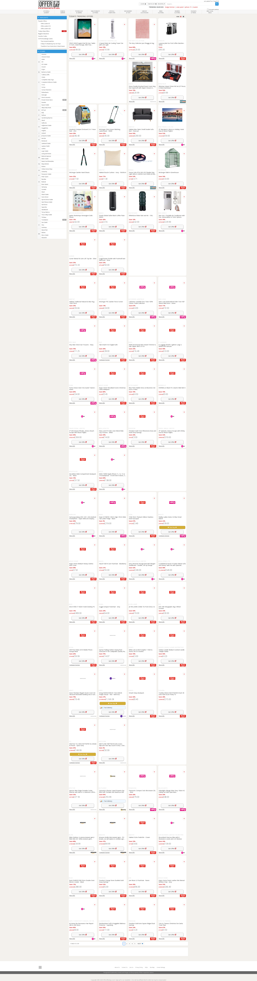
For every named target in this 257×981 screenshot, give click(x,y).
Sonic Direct (45, 197)
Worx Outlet (45, 235)
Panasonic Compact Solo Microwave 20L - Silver (142, 791)
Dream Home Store (54, 100)
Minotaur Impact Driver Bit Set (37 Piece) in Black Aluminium (172, 87)
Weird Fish (44, 230)
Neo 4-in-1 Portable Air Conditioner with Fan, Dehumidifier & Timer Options (172, 216)
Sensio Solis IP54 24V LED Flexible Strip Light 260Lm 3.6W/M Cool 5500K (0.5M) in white (142, 173)
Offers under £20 (45, 28)
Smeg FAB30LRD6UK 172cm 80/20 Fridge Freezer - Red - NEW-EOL (110, 693)
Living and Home (46, 153)
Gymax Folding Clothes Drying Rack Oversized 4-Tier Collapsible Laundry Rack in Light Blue (112, 650)
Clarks (43, 77)
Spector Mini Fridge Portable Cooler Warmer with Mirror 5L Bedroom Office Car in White (82, 791)
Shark (43, 192)
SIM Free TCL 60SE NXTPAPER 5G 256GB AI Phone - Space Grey (82, 744)
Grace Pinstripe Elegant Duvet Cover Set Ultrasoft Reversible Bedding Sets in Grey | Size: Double (82, 693)
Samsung (44, 187)
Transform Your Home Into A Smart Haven (53, 46)
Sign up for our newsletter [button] (123, 980)
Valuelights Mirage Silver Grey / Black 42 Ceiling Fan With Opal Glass (172, 791)
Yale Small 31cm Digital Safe (108, 345)
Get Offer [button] (82, 54)
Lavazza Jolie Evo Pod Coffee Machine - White (172, 44)
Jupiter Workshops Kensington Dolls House (81, 216)
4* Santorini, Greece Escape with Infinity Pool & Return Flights (172, 431)
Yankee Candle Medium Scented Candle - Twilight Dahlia (172, 650)
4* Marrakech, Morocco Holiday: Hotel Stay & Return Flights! (171, 130)
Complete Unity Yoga (48, 80)
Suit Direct (44, 204)
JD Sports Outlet (46, 136)
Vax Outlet (44, 222)
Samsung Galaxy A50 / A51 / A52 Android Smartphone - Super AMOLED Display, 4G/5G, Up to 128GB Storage (82, 517)
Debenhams (45, 92)
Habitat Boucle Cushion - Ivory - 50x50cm (112, 172)
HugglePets (45, 128)
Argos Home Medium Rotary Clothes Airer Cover (81, 564)
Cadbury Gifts (45, 75)
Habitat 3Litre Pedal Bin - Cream (139, 837)
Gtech (43, 120)
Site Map (152, 967)
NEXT (140, 944)
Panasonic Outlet (46, 174)
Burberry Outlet (46, 72)
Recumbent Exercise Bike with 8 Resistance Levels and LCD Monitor (170, 838)
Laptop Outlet (45, 146)
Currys (43, 87)
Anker (43, 59)
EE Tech (54, 110)
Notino (43, 166)
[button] (143, 4)
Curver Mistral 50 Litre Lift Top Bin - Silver (82, 259)
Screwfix (44, 189)
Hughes (44, 130)
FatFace (44, 115)
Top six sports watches (47, 41)
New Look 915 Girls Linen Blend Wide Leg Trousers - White (111, 431)
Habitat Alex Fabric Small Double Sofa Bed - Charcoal (141, 130)
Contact (124, 967)
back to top (75, 943)
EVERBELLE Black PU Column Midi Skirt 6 (172, 388)
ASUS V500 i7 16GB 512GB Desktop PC (82, 607)
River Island (45, 184)
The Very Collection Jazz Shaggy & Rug (141, 43)
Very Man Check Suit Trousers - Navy (81, 345)
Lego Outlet (45, 151)
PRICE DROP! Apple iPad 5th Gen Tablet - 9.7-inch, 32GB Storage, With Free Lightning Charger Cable (82, 44)
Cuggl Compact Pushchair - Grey (109, 607)
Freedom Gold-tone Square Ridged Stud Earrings (142, 924)
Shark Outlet (45, 194)
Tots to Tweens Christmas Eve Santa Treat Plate (171, 924)
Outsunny (44, 171)
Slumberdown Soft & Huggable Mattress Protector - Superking (112, 924)
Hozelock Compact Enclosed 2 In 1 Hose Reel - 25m (82, 130)
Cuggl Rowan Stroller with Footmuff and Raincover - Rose (112, 259)
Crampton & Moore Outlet (49, 82)
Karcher (44, 138)
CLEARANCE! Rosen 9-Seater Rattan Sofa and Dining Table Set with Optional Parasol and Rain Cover (172, 564)
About (117, 967)
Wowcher (44, 237)
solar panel (179, 7)
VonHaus (44, 227)
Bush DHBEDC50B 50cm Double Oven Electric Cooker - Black (81, 881)
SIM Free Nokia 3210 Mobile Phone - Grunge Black (81, 650)
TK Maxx (44, 217)
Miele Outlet (45, 159)
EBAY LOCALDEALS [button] (210, 11)
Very (43, 225)
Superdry (44, 207)
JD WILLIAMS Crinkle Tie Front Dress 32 (142, 607)
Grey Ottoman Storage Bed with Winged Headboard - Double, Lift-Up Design (142, 564)
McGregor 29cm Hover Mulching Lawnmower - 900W (109, 130)
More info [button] (161, 58)
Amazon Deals (46, 57)
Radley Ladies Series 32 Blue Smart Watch (170, 517)
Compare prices (104, 360)
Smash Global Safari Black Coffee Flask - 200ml (112, 216)
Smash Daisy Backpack (136, 693)
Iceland (44, 133)
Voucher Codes (42, 36)
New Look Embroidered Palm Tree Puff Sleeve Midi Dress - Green (171, 302)
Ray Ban (44, 179)
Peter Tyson (45, 176)
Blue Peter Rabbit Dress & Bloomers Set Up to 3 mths (142, 388)
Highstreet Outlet (46, 125)
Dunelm (44, 102)
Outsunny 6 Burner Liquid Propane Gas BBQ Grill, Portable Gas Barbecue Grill (111, 791)
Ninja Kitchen (45, 164)
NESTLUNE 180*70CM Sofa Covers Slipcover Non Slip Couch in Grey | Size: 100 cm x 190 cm (112, 744)
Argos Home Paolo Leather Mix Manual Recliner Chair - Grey (172, 881)
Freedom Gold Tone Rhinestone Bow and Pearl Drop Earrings (142, 431)
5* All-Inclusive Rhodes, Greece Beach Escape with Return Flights (81, 431)
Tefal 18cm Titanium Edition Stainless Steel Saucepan (141, 517)
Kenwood (44, 141)
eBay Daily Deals (46, 107)
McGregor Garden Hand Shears (79, 172)
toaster (195, 7)
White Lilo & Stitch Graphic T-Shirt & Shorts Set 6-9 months (140, 650)
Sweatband (45, 209)
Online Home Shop (47, 169)
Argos (43, 69)
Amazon (44, 54)
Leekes (43, 148)
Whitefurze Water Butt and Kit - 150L (141, 215)
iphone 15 (188, 7)
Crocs (43, 85)
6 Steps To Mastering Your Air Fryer (51, 44)
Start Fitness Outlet (47, 202)
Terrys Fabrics (46, 212)
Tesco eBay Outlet (47, 215)
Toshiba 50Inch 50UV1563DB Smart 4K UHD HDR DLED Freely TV (171, 693)
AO (42, 62)
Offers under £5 (45, 23)
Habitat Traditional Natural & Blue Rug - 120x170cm (82, 302)
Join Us (131, 967)
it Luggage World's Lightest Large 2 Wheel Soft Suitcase (170, 345)
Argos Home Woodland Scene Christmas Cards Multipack (112, 388)
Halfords (44, 123)
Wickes (43, 232)
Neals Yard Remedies (48, 161)
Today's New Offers (52, 31)
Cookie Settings (161, 967)
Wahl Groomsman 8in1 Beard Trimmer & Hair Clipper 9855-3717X (142, 345)
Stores (42, 51)
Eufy (43, 112)
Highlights (43, 18)
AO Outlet (44, 64)
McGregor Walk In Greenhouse (169, 172)
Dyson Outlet (45, 105)
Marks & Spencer (46, 156)
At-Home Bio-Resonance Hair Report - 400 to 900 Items (81, 924)
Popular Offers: (42, 21)
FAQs (146, 967)
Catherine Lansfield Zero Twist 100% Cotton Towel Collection (141, 302)
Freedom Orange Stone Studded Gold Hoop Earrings (111, 881)
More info (72, 58)
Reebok (44, 182)
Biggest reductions (43, 34)
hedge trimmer (170, 7)
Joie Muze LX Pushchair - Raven (139, 880)
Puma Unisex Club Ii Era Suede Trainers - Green (82, 388)
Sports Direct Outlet (47, 199)
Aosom (44, 67)
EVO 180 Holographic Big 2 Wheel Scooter (170, 607)
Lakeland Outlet (46, 143)
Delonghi (44, 95)
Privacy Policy (139, 967)
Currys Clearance (46, 90)
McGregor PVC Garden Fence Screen (111, 302)
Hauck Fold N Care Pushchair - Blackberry (112, 564)
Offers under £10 (45, 26)
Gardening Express (47, 118)
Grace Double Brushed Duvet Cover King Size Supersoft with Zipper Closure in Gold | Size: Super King (142, 87)
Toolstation (54, 220)
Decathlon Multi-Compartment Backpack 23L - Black (82, 474)
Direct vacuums (46, 97)
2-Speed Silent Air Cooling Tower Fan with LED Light (111, 44)
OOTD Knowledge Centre (45, 39)
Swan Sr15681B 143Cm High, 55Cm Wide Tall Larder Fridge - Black (112, 517)
